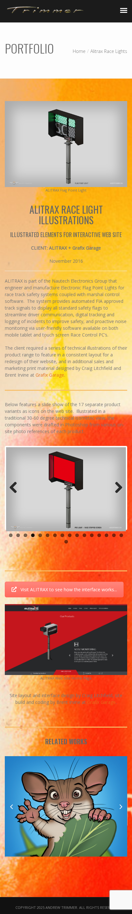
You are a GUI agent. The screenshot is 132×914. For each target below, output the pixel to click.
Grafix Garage (50, 375)
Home (79, 51)
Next (116, 488)
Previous (15, 488)
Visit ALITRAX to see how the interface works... (69, 589)
